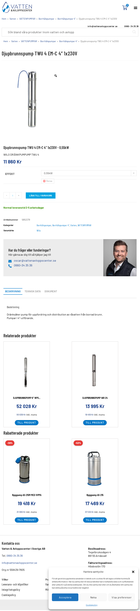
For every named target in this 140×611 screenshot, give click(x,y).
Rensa (49, 181)
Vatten (13, 18)
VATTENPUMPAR (27, 18)
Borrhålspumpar (46, 18)
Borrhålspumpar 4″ (60, 225)
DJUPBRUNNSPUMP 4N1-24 (95, 397)
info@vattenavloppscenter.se (19, 562)
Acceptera (65, 597)
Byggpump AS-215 (95, 494)
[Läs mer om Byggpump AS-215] (95, 469)
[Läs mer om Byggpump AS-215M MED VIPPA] (26, 469)
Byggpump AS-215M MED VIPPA (26, 494)
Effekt (10, 173)
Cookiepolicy (91, 605)
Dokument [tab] (51, 291)
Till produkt (26, 422)
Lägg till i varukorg (40, 195)
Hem (4, 18)
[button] (133, 572)
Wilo (39, 230)
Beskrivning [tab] (13, 291)
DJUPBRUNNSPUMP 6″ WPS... (26, 397)
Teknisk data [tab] (33, 291)
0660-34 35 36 (14, 555)
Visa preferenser (121, 597)
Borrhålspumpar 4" (66, 18)
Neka (93, 597)
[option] (32, 99)
